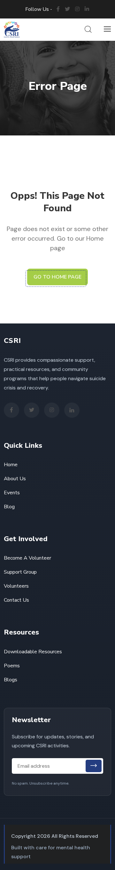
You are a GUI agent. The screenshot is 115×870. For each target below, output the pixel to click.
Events (12, 492)
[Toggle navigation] (106, 29)
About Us (15, 478)
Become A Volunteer (27, 558)
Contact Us (16, 600)
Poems (12, 665)
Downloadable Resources (33, 651)
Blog (9, 506)
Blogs (10, 679)
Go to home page (57, 276)
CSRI (12, 340)
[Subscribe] (94, 766)
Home (11, 464)
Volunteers (16, 586)
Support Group (20, 572)
